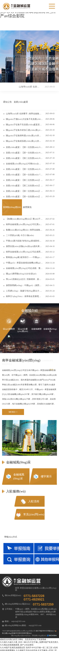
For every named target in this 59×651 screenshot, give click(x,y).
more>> (13, 412)
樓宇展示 (46, 476)
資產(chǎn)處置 (21, 102)
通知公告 (7, 102)
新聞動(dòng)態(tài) (12, 207)
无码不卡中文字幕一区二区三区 (39, 648)
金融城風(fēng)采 (18, 476)
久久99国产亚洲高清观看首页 (12, 648)
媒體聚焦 (27, 207)
